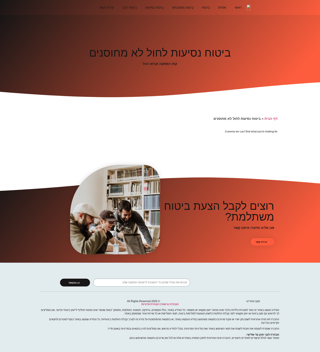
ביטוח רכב (129, 7)
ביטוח (206, 7)
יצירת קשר (106, 7)
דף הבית (271, 118)
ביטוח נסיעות (154, 7)
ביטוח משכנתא (183, 7)
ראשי (238, 7)
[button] (262, 242)
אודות (222, 7)
